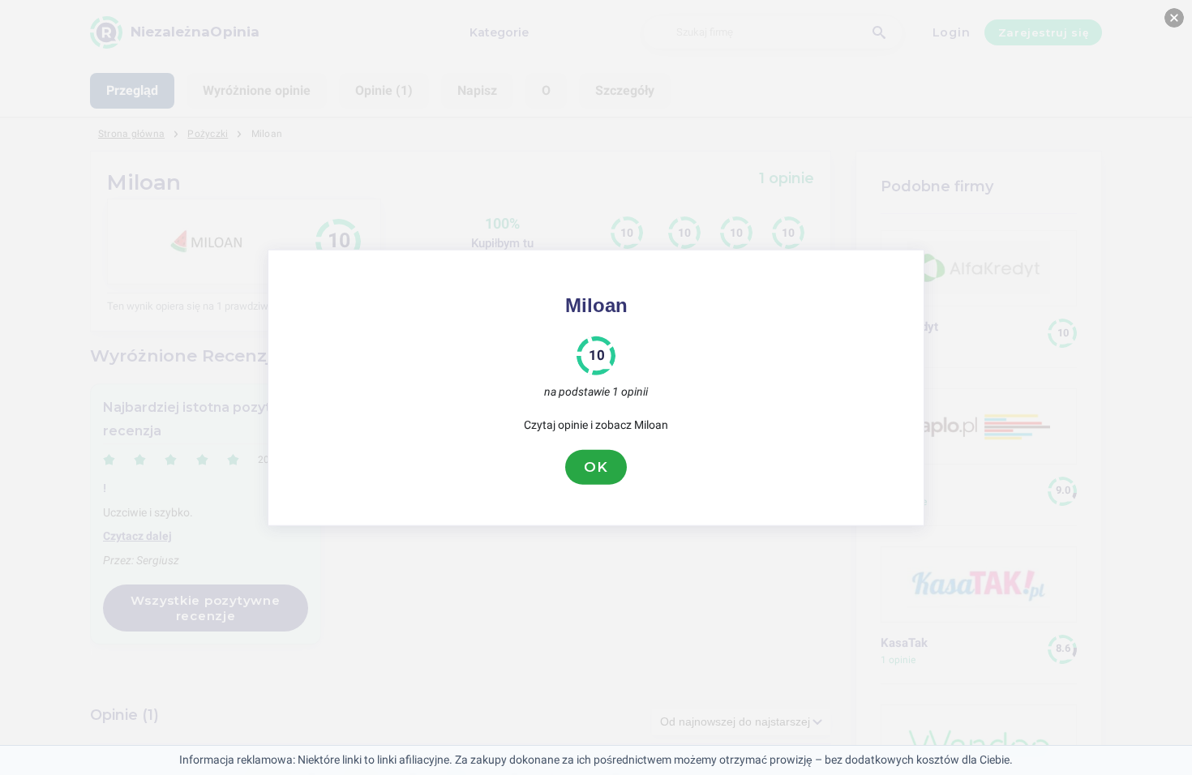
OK (596, 467)
